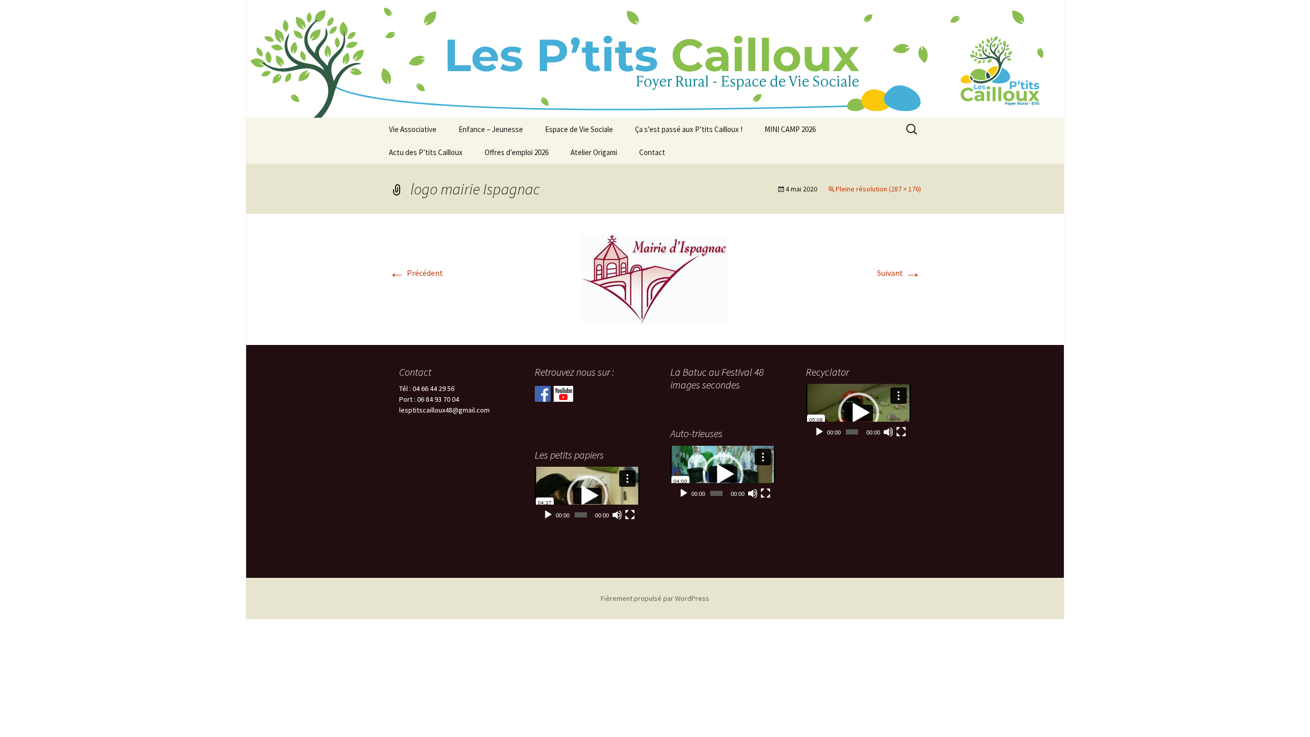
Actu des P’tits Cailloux (426, 152)
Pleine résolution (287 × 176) (878, 188)
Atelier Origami (594, 152)
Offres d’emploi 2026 (517, 152)
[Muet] (888, 432)
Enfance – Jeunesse (490, 129)
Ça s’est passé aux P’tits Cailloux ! (689, 129)
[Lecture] (819, 432)
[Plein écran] (901, 432)
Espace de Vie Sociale (579, 129)
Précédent (416, 273)
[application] (858, 412)
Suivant (899, 273)
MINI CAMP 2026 (790, 129)
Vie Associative (412, 129)
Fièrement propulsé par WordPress (655, 598)
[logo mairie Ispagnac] (655, 278)
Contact (652, 152)
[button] (858, 413)
